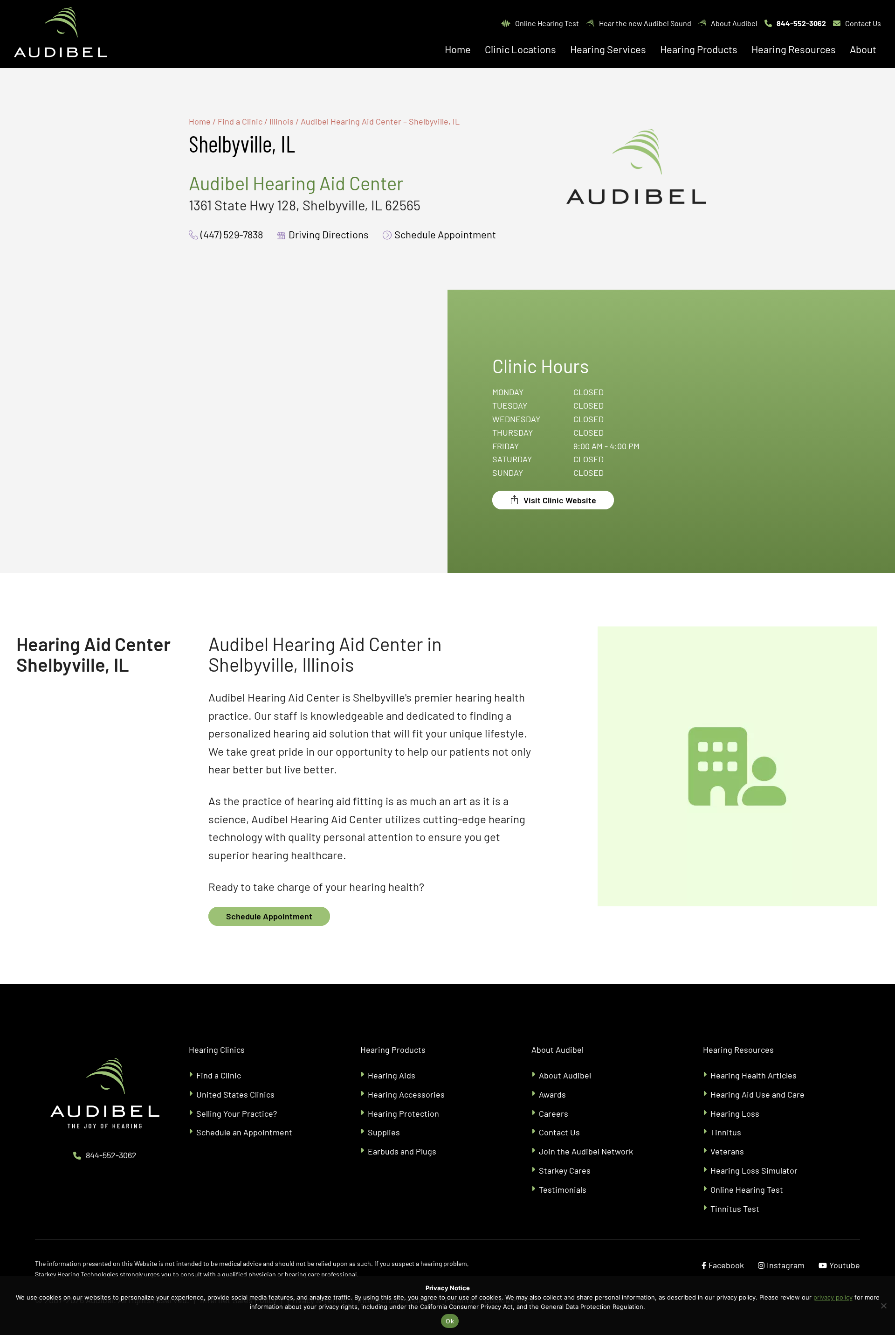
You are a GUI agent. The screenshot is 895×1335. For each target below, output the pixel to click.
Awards (552, 1094)
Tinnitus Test (734, 1208)
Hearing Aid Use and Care (757, 1094)
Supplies (384, 1132)
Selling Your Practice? (236, 1113)
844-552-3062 (801, 23)
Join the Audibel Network (586, 1151)
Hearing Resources (793, 49)
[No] (883, 1305)
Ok (450, 1321)
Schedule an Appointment (244, 1132)
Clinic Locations (520, 49)
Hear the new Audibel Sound (645, 23)
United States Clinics (235, 1094)
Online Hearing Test (547, 23)
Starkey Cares (565, 1170)
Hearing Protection (403, 1113)
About (863, 49)
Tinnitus (725, 1132)
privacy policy (833, 1297)
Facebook (726, 1265)
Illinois (281, 121)
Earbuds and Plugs (403, 1151)
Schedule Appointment (445, 234)
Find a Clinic (240, 121)
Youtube (844, 1265)
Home (458, 49)
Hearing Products (698, 49)
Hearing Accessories (406, 1094)
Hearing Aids (391, 1075)
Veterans (727, 1151)
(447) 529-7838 (231, 234)
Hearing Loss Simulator (754, 1170)
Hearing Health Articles (753, 1075)
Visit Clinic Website (559, 500)
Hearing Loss (734, 1113)
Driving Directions (329, 234)
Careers (553, 1113)
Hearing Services (608, 49)
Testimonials (562, 1189)
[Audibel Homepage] (60, 34)
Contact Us (863, 23)
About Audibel (734, 23)
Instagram (786, 1265)
